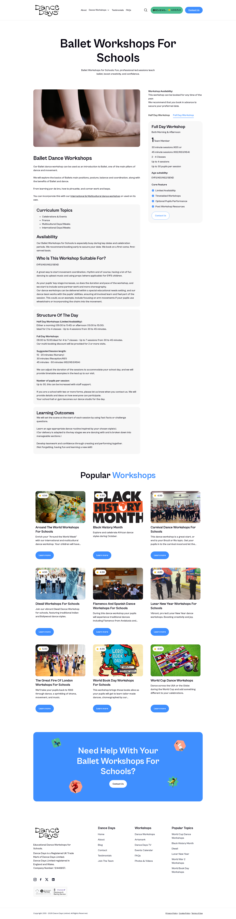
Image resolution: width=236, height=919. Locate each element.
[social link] (35, 879)
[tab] (159, 115)
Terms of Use (197, 913)
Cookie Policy (184, 913)
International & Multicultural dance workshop (95, 196)
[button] (99, 10)
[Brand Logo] (51, 10)
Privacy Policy (172, 913)
